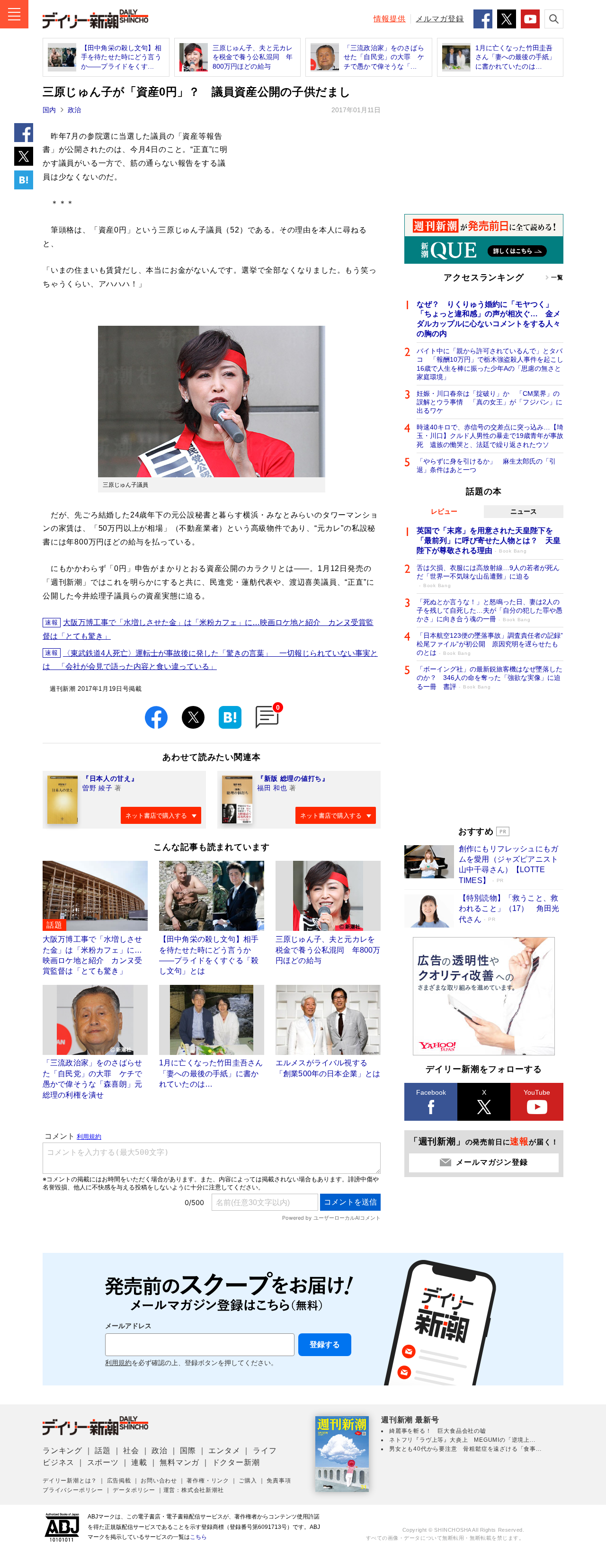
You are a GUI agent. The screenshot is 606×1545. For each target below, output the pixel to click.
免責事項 (279, 1480)
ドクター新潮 (236, 1462)
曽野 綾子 (97, 788)
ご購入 (248, 1480)
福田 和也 (272, 788)
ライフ (264, 1451)
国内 (49, 110)
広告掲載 (119, 1480)
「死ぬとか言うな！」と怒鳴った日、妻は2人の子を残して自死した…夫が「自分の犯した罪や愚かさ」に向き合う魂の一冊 (489, 610)
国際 (188, 1451)
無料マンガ (179, 1462)
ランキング (62, 1451)
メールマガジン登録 (491, 1162)
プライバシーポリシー (73, 1490)
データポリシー (134, 1490)
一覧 (557, 277)
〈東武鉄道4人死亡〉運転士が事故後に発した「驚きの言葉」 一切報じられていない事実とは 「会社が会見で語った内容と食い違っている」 (210, 660)
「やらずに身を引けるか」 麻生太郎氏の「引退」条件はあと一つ (486, 465)
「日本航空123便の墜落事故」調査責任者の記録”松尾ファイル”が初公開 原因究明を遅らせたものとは (490, 644)
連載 (139, 1462)
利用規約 (118, 1362)
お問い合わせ (159, 1480)
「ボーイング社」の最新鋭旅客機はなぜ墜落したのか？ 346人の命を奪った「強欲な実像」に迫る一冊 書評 (489, 677)
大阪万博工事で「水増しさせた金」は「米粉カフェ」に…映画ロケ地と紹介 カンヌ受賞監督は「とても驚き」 (208, 629)
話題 (103, 1451)
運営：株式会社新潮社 (193, 1490)
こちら (198, 1537)
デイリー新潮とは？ (70, 1480)
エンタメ (224, 1451)
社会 (131, 1451)
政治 (74, 110)
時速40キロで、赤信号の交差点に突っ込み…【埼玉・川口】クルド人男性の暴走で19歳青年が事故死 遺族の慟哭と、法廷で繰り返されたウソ (490, 435)
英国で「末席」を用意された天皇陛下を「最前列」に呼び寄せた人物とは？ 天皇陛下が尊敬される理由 (489, 540)
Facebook (431, 1092)
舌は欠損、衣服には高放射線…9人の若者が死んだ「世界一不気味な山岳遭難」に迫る (488, 576)
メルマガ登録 (440, 19)
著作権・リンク (208, 1480)
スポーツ (103, 1462)
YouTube (537, 1092)
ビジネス (58, 1462)
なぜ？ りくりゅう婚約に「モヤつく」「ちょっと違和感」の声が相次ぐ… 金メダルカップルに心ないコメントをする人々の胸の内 (489, 319)
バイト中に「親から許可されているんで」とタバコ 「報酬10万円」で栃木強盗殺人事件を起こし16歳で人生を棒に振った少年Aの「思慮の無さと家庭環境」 (490, 364)
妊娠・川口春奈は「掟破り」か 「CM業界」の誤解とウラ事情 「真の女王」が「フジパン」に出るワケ (489, 402)
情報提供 (390, 19)
